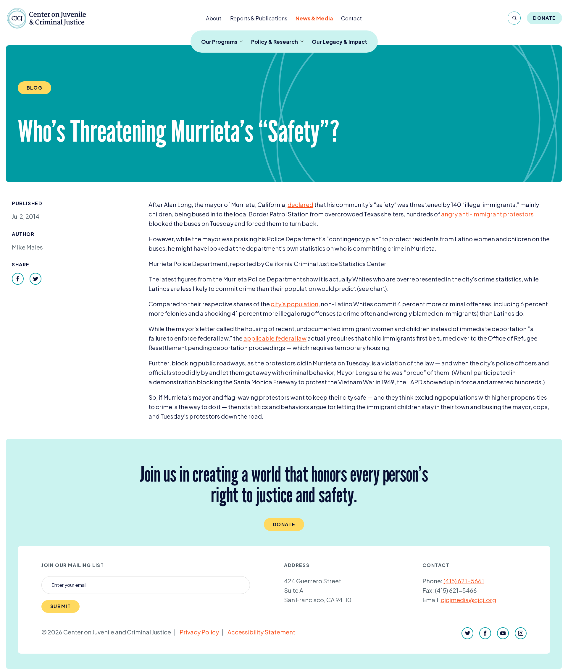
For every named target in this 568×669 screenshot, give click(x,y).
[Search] (514, 18)
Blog (34, 88)
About (213, 18)
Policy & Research (274, 41)
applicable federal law (274, 338)
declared (300, 204)
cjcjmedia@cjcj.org (468, 599)
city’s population (294, 303)
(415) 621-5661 (463, 580)
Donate (544, 18)
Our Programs (219, 41)
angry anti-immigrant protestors (487, 214)
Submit (60, 606)
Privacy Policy (199, 632)
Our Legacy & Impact (339, 41)
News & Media (314, 18)
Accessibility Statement (261, 632)
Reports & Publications (258, 18)
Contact (351, 18)
